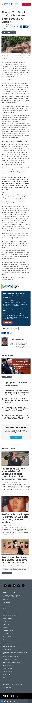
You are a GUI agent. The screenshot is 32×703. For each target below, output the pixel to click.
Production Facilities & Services (11, 681)
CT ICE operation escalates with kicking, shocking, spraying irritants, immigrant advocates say (17, 408)
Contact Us (6, 624)
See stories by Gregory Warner (19, 347)
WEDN (8, 594)
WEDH (4, 594)
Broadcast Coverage (8, 665)
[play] (2, 701)
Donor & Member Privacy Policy (11, 656)
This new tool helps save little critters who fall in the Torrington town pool (16, 400)
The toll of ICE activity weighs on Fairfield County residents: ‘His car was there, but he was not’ (16, 417)
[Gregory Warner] (4, 341)
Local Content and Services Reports (12, 684)
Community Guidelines (9, 646)
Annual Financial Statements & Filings (12, 662)
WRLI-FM (18, 595)
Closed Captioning (7, 668)
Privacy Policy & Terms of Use (10, 659)
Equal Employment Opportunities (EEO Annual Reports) (15, 653)
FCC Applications (7, 671)
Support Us (6, 627)
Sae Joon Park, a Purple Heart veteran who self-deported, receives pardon (15, 518)
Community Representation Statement (13, 643)
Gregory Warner (13, 25)
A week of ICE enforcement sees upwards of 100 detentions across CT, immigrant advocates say (16, 392)
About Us (5, 599)
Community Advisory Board (10, 615)
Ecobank (4, 203)
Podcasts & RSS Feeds (9, 637)
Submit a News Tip (8, 630)
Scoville (4, 83)
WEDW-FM (5, 595)
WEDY (15, 594)
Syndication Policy (7, 675)
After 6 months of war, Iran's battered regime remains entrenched (14, 560)
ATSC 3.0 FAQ (15, 596)
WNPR (10, 595)
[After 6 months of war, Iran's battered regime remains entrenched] (15, 547)
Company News (7, 602)
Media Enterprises (7, 618)
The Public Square (7, 687)
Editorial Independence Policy (11, 678)
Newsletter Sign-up (8, 633)
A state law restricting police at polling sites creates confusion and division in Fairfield (16, 384)
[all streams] (30, 701)
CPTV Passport (7, 649)
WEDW (12, 594)
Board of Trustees (7, 612)
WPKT (13, 595)
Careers (5, 621)
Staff (4, 609)
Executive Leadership (8, 605)
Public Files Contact (7, 596)
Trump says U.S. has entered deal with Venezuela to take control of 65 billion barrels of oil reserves (14, 473)
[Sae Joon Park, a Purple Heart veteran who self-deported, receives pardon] (15, 504)
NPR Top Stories (12, 328)
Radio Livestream (7, 640)
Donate (27, 4)
